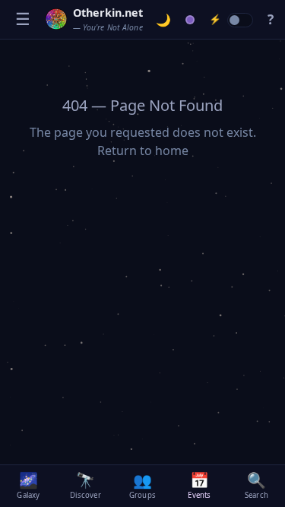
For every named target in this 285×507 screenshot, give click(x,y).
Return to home (142, 150)
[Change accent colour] (190, 20)
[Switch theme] (163, 20)
